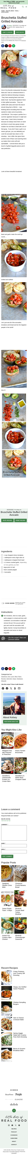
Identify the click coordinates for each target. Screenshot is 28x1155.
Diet (9, 676)
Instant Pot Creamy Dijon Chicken (7, 937)
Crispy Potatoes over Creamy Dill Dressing (19, 973)
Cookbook (14, 1135)
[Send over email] (13, 45)
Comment (4, 824)
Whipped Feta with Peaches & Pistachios (7, 752)
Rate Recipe (20, 32)
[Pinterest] (19, 1125)
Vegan (14, 678)
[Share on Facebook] (2, 45)
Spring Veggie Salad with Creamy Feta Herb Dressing (20, 1035)
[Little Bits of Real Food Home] (8, 6)
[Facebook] (12, 1125)
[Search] (23, 6)
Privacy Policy (6, 1151)
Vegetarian (20, 678)
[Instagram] (9, 1125)
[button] (13, 25)
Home (3, 10)
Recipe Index (10, 10)
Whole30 (3, 681)
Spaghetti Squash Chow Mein (7, 885)
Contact (14, 1144)
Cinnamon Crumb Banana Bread (20, 885)
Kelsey (10, 25)
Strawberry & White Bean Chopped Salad (20, 777)
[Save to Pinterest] (10, 45)
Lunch (12, 676)
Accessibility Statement (14, 1151)
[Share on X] (6, 45)
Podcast (14, 1132)
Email (3, 849)
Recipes (3, 678)
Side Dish (9, 678)
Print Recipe (20, 520)
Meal (17, 10)
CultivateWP (13, 1153)
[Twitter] (15, 1125)
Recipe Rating (5, 819)
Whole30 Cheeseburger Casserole (20, 937)
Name (3, 843)
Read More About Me (11, 721)
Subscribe (14, 1138)
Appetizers (5, 12)
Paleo (19, 676)
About (14, 1141)
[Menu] (26, 6)
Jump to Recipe (7, 32)
